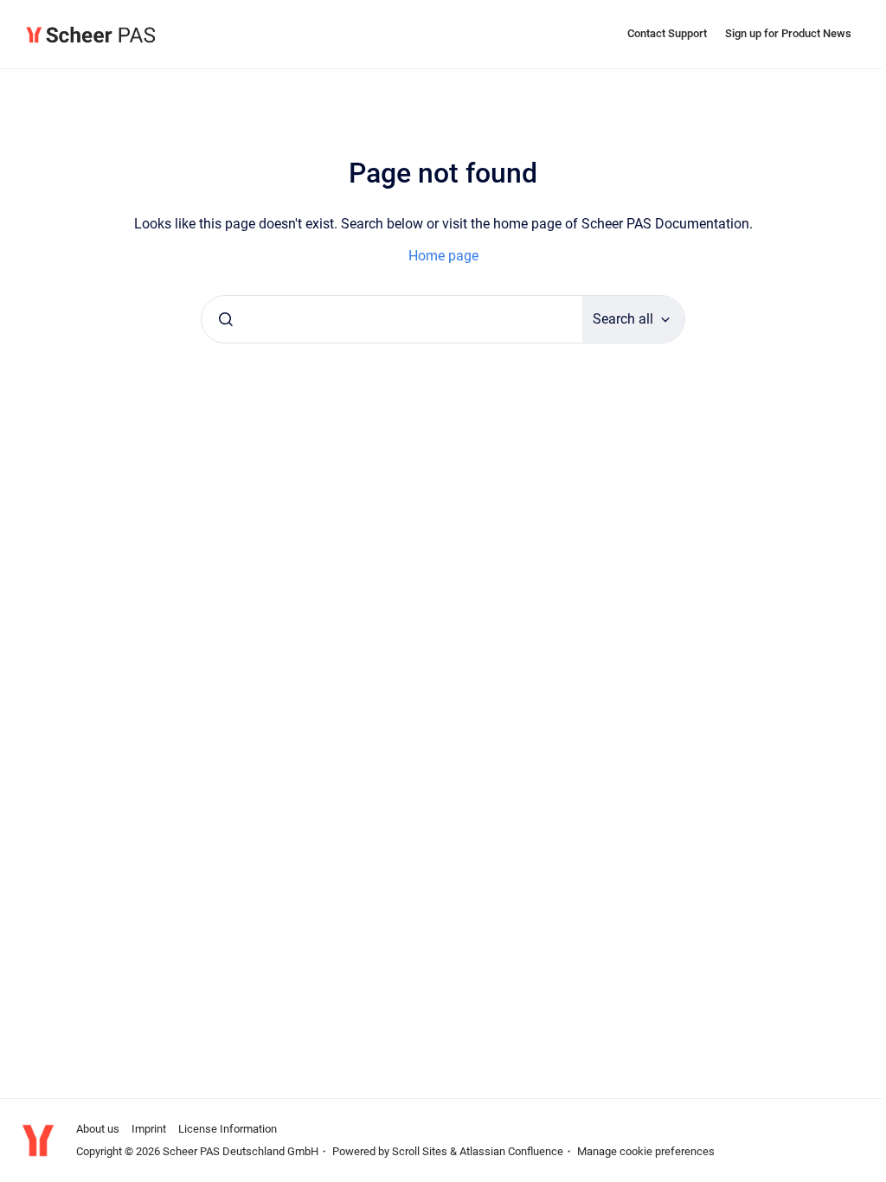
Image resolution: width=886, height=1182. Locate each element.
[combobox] (392, 319)
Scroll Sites (419, 1151)
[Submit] (226, 319)
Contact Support (667, 33)
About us (97, 1128)
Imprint (149, 1128)
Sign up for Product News (788, 33)
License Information (227, 1128)
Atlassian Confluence (511, 1151)
